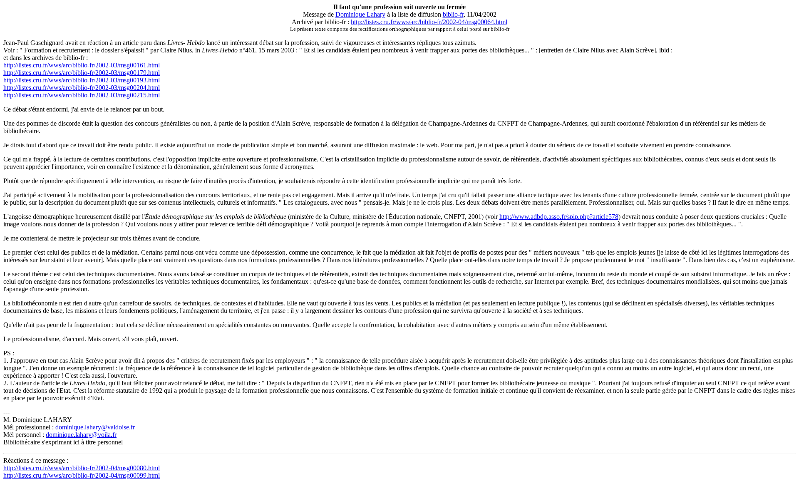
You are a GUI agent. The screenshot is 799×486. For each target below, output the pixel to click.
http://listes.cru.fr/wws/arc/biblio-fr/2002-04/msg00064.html (429, 21)
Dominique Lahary (360, 14)
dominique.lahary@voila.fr (81, 434)
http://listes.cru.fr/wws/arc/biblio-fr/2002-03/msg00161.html (81, 65)
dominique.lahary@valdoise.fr (95, 427)
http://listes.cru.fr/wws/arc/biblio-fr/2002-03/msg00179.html (81, 72)
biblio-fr (453, 14)
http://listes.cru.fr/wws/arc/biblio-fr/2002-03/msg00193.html (81, 80)
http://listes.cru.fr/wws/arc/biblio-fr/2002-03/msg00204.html (81, 87)
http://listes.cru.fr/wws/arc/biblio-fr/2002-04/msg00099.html (81, 475)
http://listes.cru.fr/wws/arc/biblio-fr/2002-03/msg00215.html (81, 95)
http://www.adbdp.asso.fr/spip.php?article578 (558, 216)
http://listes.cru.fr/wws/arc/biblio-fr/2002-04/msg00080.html (81, 467)
